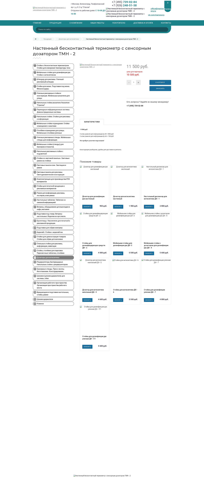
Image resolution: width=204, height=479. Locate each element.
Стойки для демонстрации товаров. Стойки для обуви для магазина (51, 238)
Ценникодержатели (45, 299)
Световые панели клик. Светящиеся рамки (51, 166)
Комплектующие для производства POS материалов (53, 180)
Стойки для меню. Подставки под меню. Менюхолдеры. (53, 87)
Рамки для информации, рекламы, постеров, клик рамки (51, 194)
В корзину (160, 82)
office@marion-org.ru (157, 10)
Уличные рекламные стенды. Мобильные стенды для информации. (53, 138)
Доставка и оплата (143, 23)
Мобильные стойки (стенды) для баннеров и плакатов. (50, 145)
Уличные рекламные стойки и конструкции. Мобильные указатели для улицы (53, 95)
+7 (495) (124, 2)
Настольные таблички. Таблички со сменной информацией (51, 201)
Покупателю (118, 23)
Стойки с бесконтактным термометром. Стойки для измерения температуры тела (53, 67)
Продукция (55, 23)
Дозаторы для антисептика (69, 39)
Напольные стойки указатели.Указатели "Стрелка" (53, 104)
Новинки (40, 304)
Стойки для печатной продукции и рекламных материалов (51, 187)
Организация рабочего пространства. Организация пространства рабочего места (52, 285)
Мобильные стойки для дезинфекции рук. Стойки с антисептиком (54, 73)
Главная (37, 23)
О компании (76, 23)
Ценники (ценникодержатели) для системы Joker (51, 277)
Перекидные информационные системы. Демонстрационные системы (53, 111)
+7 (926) (124, 5)
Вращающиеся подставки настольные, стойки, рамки (53, 293)
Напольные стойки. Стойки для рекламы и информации (53, 118)
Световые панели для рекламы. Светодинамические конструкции (50, 173)
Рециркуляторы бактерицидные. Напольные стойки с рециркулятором (52, 263)
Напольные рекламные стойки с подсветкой (50, 152)
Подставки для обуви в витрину (49, 228)
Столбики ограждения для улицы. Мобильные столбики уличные (51, 132)
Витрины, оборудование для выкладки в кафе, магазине (53, 208)
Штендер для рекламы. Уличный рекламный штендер (50, 80)
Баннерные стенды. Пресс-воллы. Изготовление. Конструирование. (51, 270)
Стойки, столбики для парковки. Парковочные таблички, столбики (50, 252)
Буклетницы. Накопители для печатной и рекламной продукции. (53, 222)
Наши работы (97, 23)
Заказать (160, 88)
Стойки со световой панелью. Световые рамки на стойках (53, 159)
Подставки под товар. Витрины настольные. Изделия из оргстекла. (51, 215)
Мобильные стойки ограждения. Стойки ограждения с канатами (53, 125)
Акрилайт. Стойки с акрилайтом (50, 232)
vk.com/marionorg (156, 15)
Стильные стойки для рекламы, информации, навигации (50, 245)
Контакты (166, 23)
